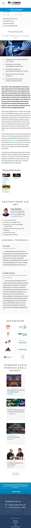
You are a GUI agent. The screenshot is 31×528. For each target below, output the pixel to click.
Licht (11, 140)
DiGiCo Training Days (13, 437)
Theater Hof (16, 178)
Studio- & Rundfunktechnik (10, 25)
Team (6, 156)
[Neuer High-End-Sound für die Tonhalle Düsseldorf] (16, 380)
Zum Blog (15, 474)
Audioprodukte (25, 122)
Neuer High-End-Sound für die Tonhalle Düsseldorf (16, 391)
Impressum (15, 520)
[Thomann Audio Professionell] (14, 3)
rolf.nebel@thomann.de (17, 216)
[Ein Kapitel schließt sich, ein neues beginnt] (16, 453)
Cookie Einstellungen (15, 526)
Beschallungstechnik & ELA (10, 18)
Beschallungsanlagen (17, 142)
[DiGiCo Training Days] (16, 428)
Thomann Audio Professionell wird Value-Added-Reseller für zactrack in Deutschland (16, 411)
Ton (14, 140)
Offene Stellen (16, 491)
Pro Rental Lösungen (8, 23)
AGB (15, 523)
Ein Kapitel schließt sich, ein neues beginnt (15, 464)
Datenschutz (15, 522)
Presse (15, 525)
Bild (8, 140)
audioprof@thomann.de (17, 505)
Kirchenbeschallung (8, 21)
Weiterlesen (10, 394)
